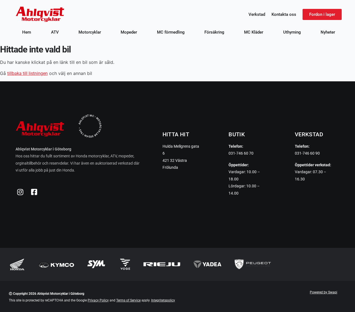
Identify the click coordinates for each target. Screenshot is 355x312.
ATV (55, 32)
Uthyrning (292, 32)
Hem (26, 32)
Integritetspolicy (163, 300)
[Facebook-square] (34, 192)
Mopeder (129, 32)
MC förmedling (171, 32)
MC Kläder (253, 32)
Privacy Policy (98, 300)
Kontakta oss (284, 14)
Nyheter (328, 32)
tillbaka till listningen (27, 73)
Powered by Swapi (323, 292)
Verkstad (256, 14)
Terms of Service (128, 300)
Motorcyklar (89, 32)
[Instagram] (20, 192)
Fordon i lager (322, 14)
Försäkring (214, 32)
